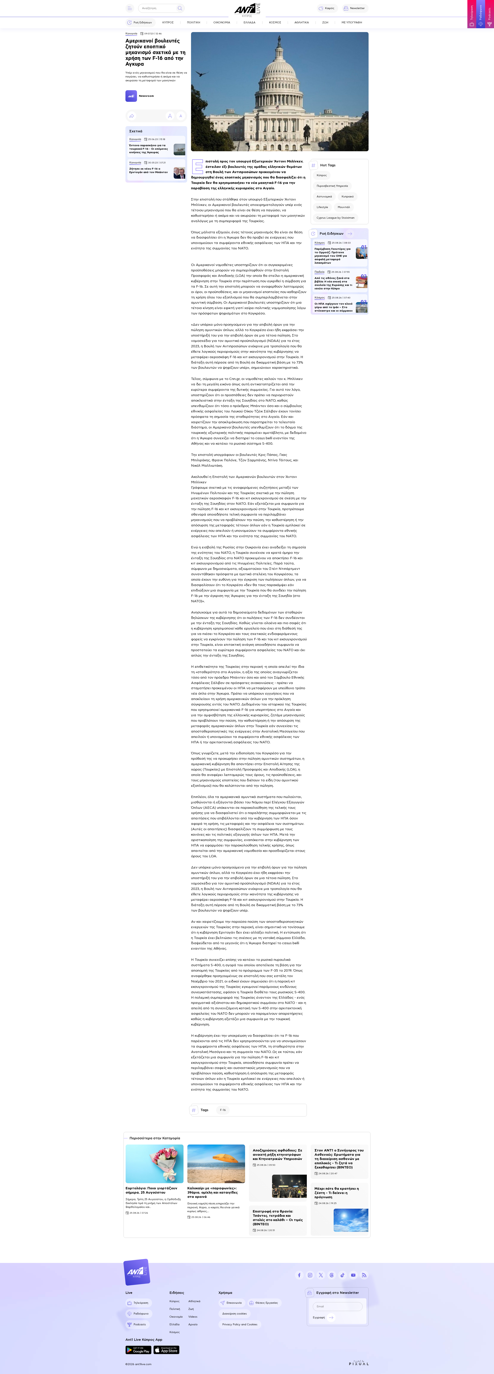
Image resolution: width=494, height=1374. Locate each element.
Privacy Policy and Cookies (239, 1324)
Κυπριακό (348, 196)
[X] (320, 1275)
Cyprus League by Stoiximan (335, 218)
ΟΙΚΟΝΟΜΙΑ (221, 22)
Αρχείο (193, 1324)
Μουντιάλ (344, 207)
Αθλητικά (194, 1301)
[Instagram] (310, 1275)
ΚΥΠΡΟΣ (168, 22)
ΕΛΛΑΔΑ (249, 22)
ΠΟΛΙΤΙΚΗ (193, 22)
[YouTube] (353, 1275)
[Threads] (331, 1275)
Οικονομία (176, 1316)
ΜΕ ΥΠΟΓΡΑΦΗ (352, 22)
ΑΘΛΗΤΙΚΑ (301, 22)
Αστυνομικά (324, 196)
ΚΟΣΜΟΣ (275, 22)
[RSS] (364, 1275)
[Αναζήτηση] (180, 8)
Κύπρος (322, 175)
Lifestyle (322, 207)
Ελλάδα (174, 1324)
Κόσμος (174, 1332)
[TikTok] (342, 1275)
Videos (192, 1316)
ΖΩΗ (325, 22)
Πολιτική (174, 1309)
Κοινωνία (131, 33)
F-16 (223, 1110)
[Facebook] (299, 1275)
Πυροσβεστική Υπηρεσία (332, 186)
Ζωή (191, 1309)
